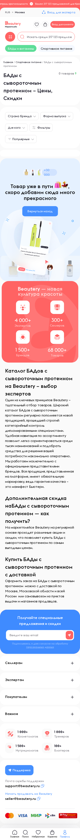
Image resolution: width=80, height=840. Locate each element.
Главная (8, 62)
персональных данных (40, 647)
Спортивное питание (29, 62)
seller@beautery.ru (20, 798)
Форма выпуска (54, 116)
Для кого (14, 127)
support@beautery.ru (22, 786)
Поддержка (22, 770)
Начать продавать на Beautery (28, 794)
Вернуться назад (40, 211)
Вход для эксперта (61, 12)
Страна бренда (20, 116)
